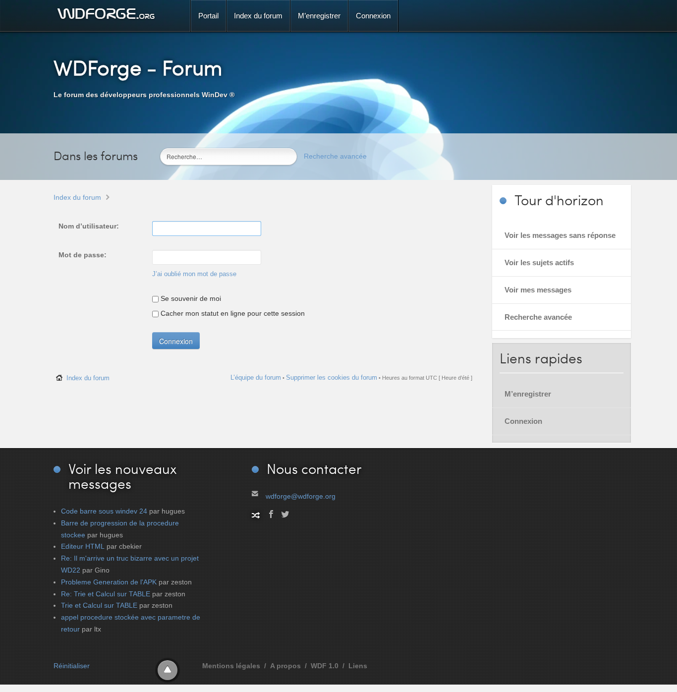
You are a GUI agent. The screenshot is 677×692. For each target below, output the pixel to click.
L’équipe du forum (255, 377)
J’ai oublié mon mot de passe (194, 274)
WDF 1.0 (324, 666)
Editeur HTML (83, 546)
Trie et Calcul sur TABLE (99, 605)
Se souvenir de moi (190, 298)
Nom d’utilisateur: (88, 226)
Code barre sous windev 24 (104, 511)
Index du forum (77, 197)
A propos (285, 666)
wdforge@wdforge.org (301, 496)
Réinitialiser (72, 666)
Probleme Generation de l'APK (109, 582)
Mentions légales (231, 666)
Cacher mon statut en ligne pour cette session (232, 313)
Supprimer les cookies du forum (331, 377)
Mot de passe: (82, 255)
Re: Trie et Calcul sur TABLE (105, 594)
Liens (357, 666)
